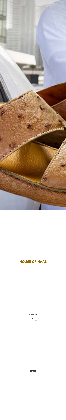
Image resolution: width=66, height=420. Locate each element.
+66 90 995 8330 (32, 320)
